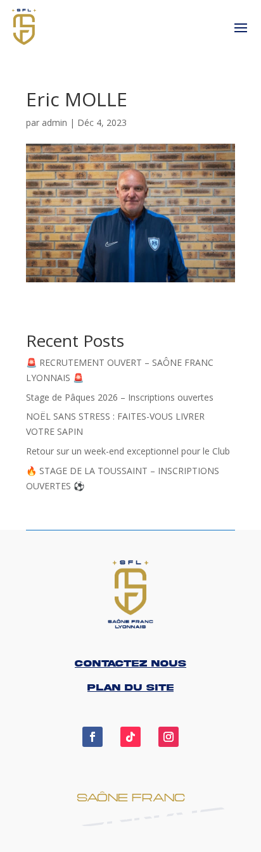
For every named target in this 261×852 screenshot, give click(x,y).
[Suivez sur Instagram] (168, 737)
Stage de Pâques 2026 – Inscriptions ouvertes (119, 397)
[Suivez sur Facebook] (92, 737)
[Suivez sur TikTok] (130, 737)
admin (54, 122)
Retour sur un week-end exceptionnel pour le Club (128, 451)
